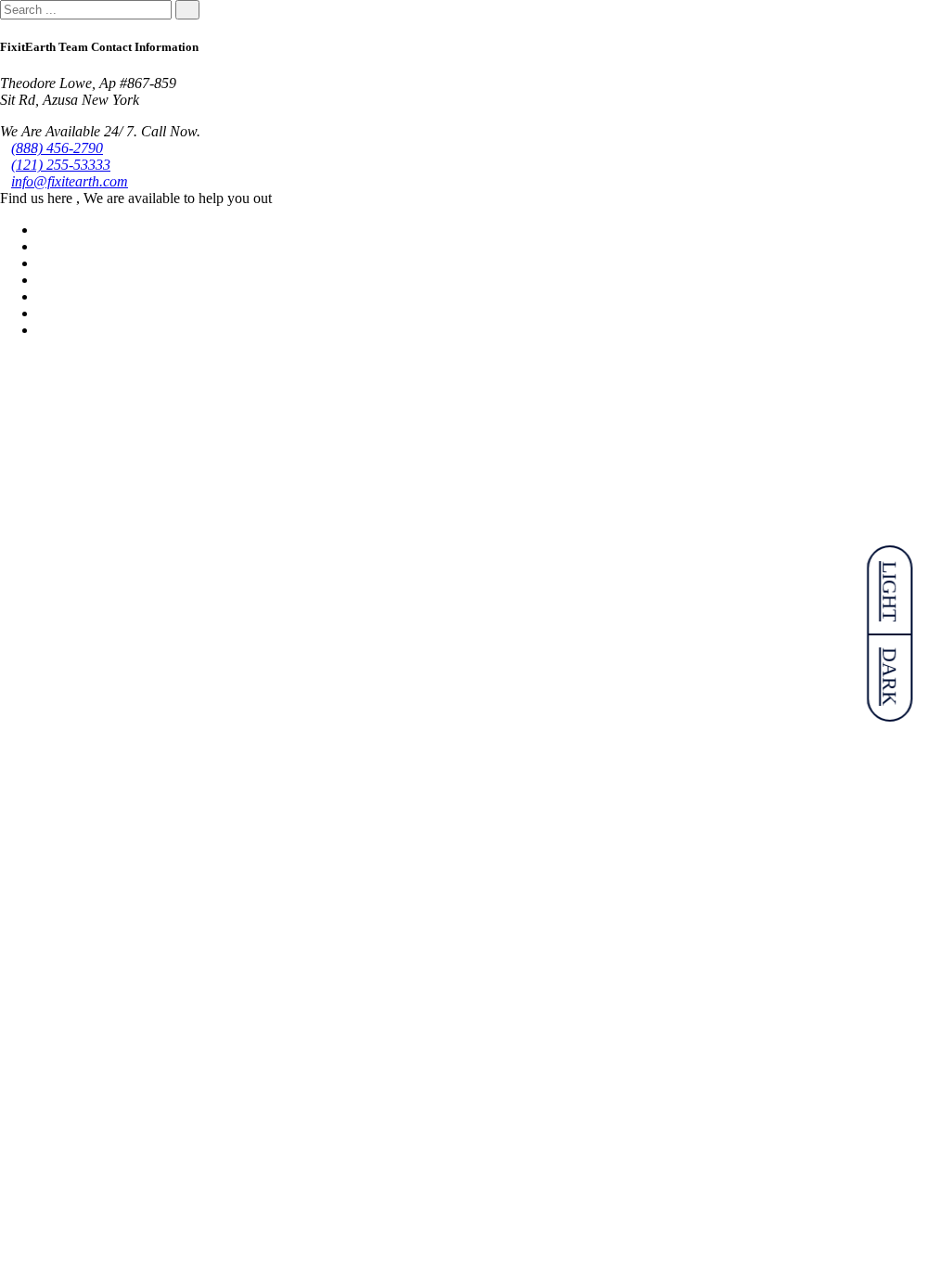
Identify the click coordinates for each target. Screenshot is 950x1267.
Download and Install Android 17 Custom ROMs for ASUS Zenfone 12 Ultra (293, 1003)
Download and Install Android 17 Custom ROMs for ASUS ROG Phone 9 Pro (298, 1243)
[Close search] (5, 397)
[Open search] (5, 414)
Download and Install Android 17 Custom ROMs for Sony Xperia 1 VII (273, 763)
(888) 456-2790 (57, 148)
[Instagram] (42, 313)
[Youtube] (42, 280)
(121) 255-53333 (60, 165)
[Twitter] (42, 246)
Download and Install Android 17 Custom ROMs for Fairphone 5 (250, 522)
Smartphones (38, 486)
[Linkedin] (42, 263)
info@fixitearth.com (69, 181)
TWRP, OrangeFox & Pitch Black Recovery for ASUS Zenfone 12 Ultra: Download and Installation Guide (406, 1123)
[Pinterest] (42, 296)
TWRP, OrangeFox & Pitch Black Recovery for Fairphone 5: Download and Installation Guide (362, 643)
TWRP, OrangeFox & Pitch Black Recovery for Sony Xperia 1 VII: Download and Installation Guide (386, 882)
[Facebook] (42, 229)
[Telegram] (42, 330)
